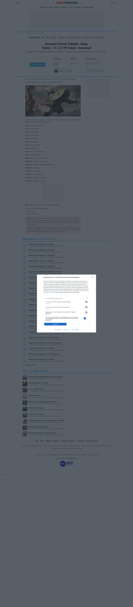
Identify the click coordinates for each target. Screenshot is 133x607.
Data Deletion (57, 329)
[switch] (86, 302)
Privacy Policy (75, 329)
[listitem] (66, 298)
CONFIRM (55, 324)
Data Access (66, 329)
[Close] (93, 277)
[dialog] (66, 303)
